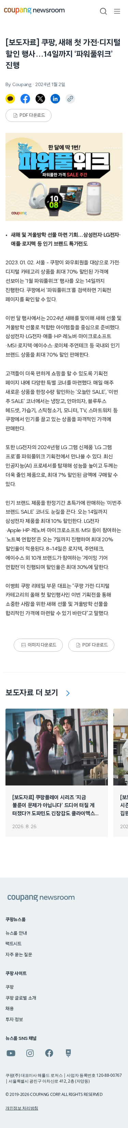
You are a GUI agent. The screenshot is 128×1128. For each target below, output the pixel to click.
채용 (9, 1008)
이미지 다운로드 (42, 645)
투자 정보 (14, 1019)
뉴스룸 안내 (16, 933)
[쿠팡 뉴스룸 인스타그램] (30, 1053)
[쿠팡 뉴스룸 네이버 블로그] (68, 1053)
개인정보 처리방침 (21, 1108)
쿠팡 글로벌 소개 (20, 998)
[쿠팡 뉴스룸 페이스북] (49, 1053)
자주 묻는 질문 (18, 954)
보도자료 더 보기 (31, 693)
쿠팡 (9, 987)
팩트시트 (13, 944)
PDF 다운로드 (32, 115)
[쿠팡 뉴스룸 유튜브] (10, 1053)
